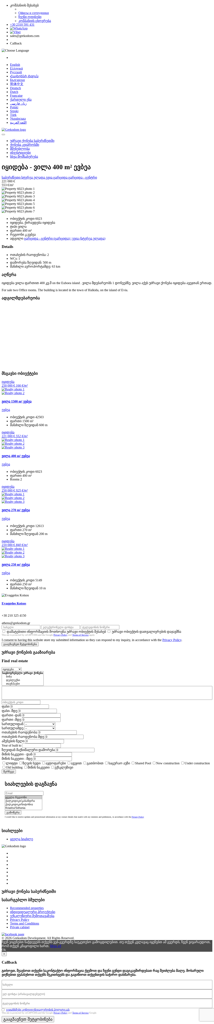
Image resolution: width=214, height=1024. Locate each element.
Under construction (197, 763)
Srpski (14, 111)
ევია (49, 177)
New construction (168, 763)
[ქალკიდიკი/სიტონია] (23, 804)
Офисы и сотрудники (33, 13)
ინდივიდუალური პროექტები (32, 912)
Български (17, 80)
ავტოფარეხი (56, 763)
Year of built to (11, 745)
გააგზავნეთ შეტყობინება (20, 644)
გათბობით (95, 763)
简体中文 (16, 84)
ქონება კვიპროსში (24, 144)
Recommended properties (27, 908)
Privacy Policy (61, 635)
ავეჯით (76, 763)
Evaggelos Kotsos (14, 603)
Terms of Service (80, 635)
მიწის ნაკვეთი (39, 767)
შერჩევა (8, 771)
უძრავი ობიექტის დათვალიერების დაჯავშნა (146, 631)
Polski (14, 107)
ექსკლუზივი (64, 767)
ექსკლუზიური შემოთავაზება (32, 916)
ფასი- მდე (9, 711)
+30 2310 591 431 (22, 24)
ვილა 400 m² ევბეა (16, 456)
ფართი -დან (11, 715)
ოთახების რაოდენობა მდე (23, 736)
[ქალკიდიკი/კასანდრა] (23, 801)
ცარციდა (60, 177)
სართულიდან (12, 724)
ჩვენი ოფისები (29, 17)
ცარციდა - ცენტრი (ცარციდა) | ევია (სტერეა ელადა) (64, 238)
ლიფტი (12, 763)
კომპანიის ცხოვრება (34, 21)
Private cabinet (19, 927)
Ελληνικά (16, 68)
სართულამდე (12, 728)
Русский (16, 72)
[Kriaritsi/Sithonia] (23, 808)
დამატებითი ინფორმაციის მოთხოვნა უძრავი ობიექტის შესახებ (56, 631)
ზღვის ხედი (32, 763)
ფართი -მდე (11, 719)
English (15, 64)
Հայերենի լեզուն (24, 76)
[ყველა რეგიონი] (23, 797)
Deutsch (15, 88)
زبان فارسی (18, 103)
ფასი (5, 706)
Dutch (14, 92)
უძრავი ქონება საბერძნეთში (32, 140)
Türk (13, 115)
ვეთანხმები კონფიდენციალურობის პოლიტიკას (38, 1009)
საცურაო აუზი (119, 763)
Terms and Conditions (24, 923)
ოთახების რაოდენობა (19, 732)
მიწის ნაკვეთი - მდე (17, 758)
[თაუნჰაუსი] (22, 684)
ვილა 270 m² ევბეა (16, 510)
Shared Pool (143, 763)
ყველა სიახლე (21, 839)
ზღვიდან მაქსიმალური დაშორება (28, 750)
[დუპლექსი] (22, 680)
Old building (14, 767)
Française (16, 95)
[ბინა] (22, 676)
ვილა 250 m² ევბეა (16, 564)
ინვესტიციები (20, 152)
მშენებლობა (20, 148)
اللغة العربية (18, 122)
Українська (18, 118)
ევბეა (6, 410)
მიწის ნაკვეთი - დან (17, 754)
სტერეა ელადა (33, 177)
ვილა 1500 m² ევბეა (17, 401)
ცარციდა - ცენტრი (82, 177)
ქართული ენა (21, 99)
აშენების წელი (13, 741)
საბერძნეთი (11, 177)
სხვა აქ (55, 946)
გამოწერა (13, 812)
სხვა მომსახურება (24, 156)
